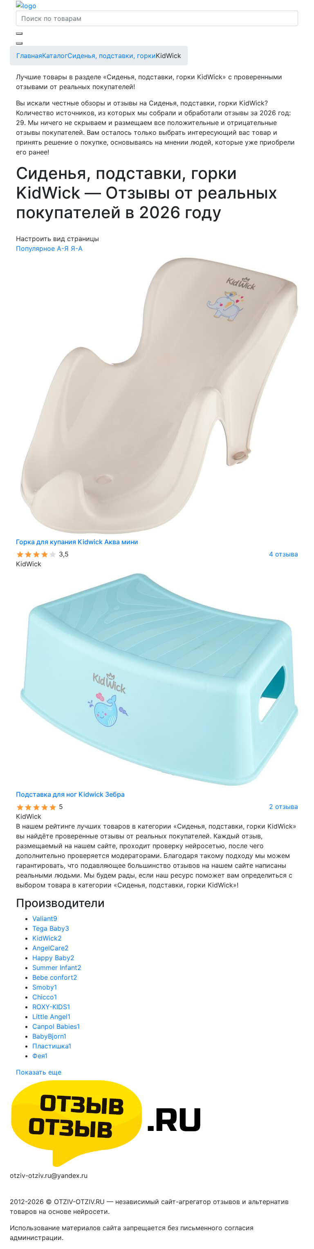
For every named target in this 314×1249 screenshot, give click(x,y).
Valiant (44, 918)
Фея (39, 1056)
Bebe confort (54, 977)
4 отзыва (283, 554)
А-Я (63, 248)
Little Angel (51, 1016)
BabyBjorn (49, 1036)
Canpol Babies (56, 1026)
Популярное (35, 248)
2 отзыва (283, 806)
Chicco (44, 997)
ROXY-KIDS (51, 1007)
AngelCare (50, 948)
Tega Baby (50, 928)
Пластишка (51, 1046)
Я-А (77, 248)
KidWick (47, 938)
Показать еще (38, 1072)
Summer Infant (56, 967)
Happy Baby (53, 958)
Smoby (44, 987)
